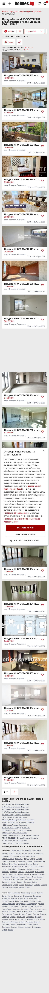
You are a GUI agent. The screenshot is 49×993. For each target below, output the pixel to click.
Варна (33, 856)
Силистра (5, 882)
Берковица (18, 896)
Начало (5, 12)
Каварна (25, 866)
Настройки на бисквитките (16, 519)
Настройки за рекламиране (16, 513)
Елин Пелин (6, 866)
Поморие (41, 874)
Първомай (30, 917)
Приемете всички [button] (25, 528)
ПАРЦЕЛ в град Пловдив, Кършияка (15, 843)
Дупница (29, 864)
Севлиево (37, 879)
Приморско (6, 877)
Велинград (19, 859)
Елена (35, 864)
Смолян (20, 882)
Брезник (14, 898)
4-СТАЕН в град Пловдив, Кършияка (15, 812)
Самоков (40, 877)
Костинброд (12, 869)
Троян (15, 885)
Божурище (6, 856)
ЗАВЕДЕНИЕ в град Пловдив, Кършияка (17, 830)
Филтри (9, 31)
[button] (24, 540)
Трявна (21, 885)
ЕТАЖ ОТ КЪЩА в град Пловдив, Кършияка (18, 822)
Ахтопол (12, 853)
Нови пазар (39, 872)
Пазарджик (12, 874)
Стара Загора (7, 885)
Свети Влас (28, 879)
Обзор (4, 874)
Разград (22, 877)
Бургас (22, 856)
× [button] (44, 451)
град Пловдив (25, 12)
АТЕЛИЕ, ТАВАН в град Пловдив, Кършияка (18, 820)
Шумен (21, 887)
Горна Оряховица (8, 861)
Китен (4, 869)
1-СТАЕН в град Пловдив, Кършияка (15, 804)
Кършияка (36, 12)
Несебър (21, 872)
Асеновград (36, 850)
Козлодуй (38, 906)
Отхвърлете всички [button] (25, 534)
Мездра (5, 911)
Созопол (27, 882)
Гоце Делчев (20, 861)
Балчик (18, 853)
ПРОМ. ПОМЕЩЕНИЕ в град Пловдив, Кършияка (20, 838)
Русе (34, 877)
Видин (26, 859)
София (34, 882)
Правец (13, 917)
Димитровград (39, 861)
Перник (20, 874)
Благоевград (38, 853)
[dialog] (24, 496)
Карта (10, 42)
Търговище (29, 885)
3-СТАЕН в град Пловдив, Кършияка (15, 809)
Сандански (6, 879)
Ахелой (5, 853)
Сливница (29, 922)
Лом (36, 909)
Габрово (39, 859)
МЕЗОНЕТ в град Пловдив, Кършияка (16, 815)
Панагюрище (7, 914)
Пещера (29, 914)
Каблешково (16, 866)
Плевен (26, 874)
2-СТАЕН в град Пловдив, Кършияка (15, 807)
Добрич (5, 864)
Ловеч (37, 869)
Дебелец (30, 861)
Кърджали (21, 869)
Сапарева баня (17, 879)
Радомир (14, 877)
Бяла (28, 856)
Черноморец (13, 887)
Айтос (14, 850)
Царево (5, 887)
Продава (14, 12)
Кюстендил (30, 869)
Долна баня (13, 864)
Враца (32, 859)
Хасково (37, 885)
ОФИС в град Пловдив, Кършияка (14, 817)
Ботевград (15, 856)
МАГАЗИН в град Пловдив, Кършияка (16, 827)
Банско (30, 853)
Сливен (13, 882)
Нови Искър (29, 872)
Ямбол (27, 887)
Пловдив (33, 874)
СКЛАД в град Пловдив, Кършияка (14, 833)
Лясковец (5, 872)
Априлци (28, 850)
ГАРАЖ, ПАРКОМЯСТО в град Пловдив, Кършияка (20, 835)
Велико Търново (8, 859)
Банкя (24, 853)
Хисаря (44, 885)
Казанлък (33, 866)
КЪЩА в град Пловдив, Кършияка (14, 825)
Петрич (22, 914)
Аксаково (20, 850)
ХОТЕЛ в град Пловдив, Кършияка (14, 840)
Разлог (28, 877)
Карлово (41, 866)
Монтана (13, 872)
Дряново (21, 864)
